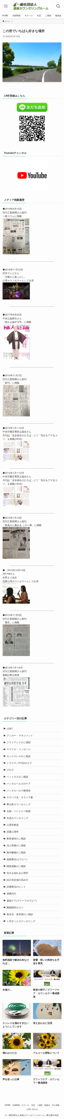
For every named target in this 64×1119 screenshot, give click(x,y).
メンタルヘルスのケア (19, 783)
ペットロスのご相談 (17, 776)
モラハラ (25, 1105)
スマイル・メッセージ (19, 749)
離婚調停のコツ (15, 907)
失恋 (33, 1105)
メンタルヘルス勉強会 (19, 790)
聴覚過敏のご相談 (16, 866)
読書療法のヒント (16, 886)
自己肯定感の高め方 (17, 879)
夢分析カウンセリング (19, 804)
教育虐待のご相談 (16, 838)
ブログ (10, 769)
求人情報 (55, 1105)
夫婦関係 (16, 1105)
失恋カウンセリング (17, 818)
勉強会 (47, 1105)
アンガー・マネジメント (20, 735)
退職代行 (11, 893)
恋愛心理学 (13, 831)
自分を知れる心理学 (17, 873)
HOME (7, 1105)
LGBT (10, 728)
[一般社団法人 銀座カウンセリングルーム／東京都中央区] (32, 6)
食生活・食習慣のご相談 (20, 914)
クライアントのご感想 (19, 742)
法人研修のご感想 (16, 845)
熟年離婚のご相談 (16, 852)
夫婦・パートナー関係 (19, 811)
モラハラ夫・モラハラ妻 (20, 797)
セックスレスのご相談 (19, 756)
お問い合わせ (32, 1109)
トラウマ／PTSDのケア (19, 763)
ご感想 (39, 1105)
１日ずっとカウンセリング (21, 921)
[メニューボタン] (6, 6)
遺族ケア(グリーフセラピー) (22, 900)
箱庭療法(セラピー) (17, 859)
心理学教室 (13, 824)
